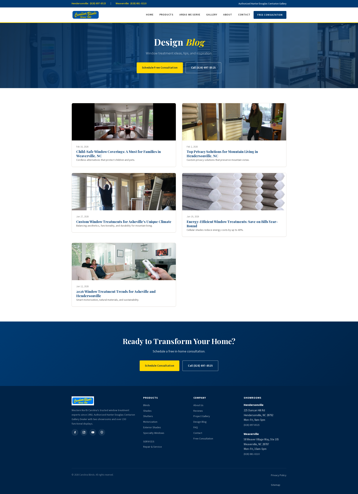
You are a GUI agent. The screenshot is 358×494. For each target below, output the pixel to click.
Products (166, 15)
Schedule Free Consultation (160, 68)
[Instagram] (84, 432)
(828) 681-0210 (252, 454)
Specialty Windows (153, 433)
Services (148, 441)
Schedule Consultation (159, 366)
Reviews (198, 411)
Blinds (146, 405)
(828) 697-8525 (252, 425)
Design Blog (200, 422)
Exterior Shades (152, 427)
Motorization (150, 422)
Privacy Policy (278, 475)
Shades (147, 411)
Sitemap (275, 485)
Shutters (148, 416)
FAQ (195, 427)
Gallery (211, 15)
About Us (198, 405)
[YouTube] (93, 432)
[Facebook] (75, 432)
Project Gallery (201, 416)
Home (149, 15)
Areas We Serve (189, 15)
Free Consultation (270, 15)
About (227, 15)
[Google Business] (101, 432)
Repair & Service (152, 447)
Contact (244, 15)
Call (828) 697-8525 (203, 68)
